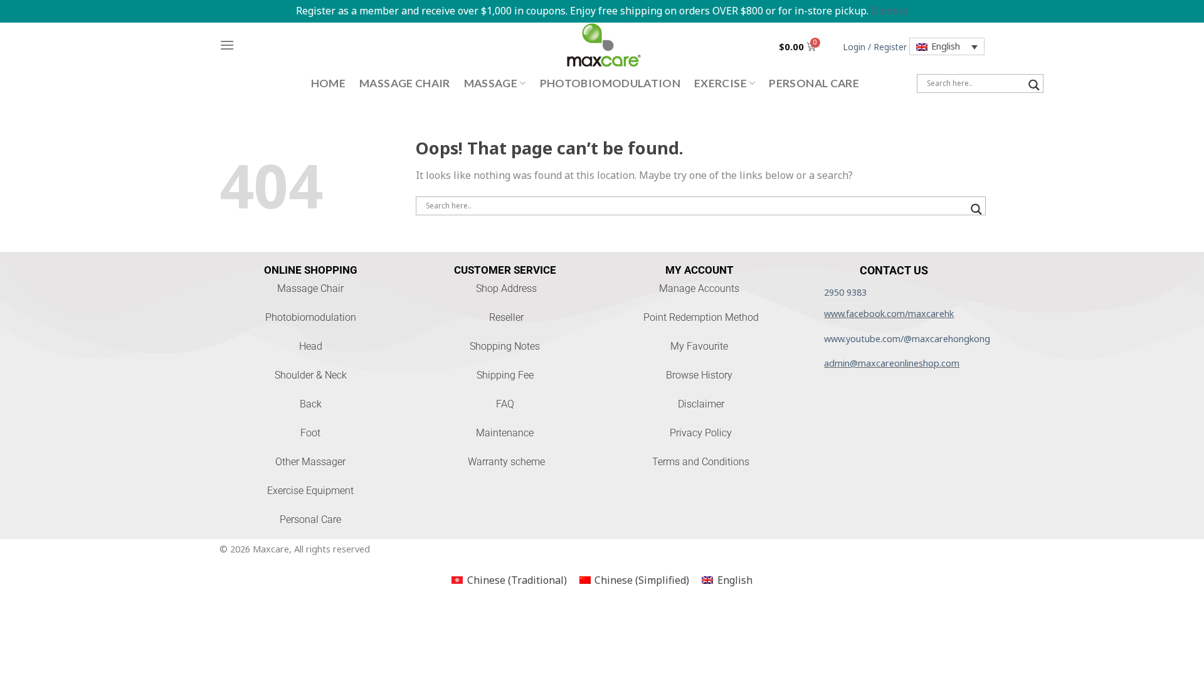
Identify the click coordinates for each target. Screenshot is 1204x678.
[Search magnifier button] (1034, 85)
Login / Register (875, 47)
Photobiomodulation (610, 83)
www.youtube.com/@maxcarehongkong (907, 339)
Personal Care (814, 83)
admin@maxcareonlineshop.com (891, 363)
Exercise (720, 83)
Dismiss (890, 11)
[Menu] (227, 45)
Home (328, 83)
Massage (490, 83)
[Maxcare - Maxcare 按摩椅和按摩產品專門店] (602, 45)
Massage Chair (404, 83)
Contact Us (894, 270)
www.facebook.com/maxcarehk (889, 314)
